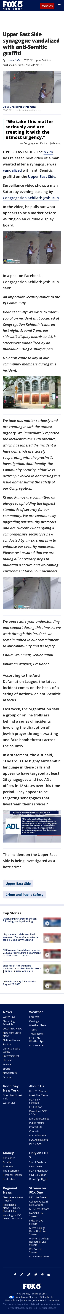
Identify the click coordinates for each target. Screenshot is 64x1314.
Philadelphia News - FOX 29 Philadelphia (11, 1208)
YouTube (35, 1275)
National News (11, 1040)
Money (8, 1153)
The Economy (11, 1170)
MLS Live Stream (39, 1256)
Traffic (33, 1029)
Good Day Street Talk (12, 1097)
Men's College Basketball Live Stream (37, 1231)
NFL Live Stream (38, 1197)
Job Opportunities (39, 1118)
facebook (15, 1275)
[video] (52, 922)
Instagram (22, 1275)
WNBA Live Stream (35, 1250)
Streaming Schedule (9, 1022)
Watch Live (47, 6)
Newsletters (10, 1072)
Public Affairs (36, 1122)
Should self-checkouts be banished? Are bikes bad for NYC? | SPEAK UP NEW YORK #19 (22, 968)
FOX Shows (35, 1107)
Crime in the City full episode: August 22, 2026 (19, 983)
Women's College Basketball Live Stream (39, 1241)
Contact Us (35, 1127)
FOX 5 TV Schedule (34, 1101)
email (49, 1275)
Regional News (10, 1190)
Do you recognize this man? (19, 106)
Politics (7, 1044)
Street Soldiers (37, 1162)
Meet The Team (38, 1095)
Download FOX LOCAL (38, 1112)
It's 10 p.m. (35, 1144)
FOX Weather (36, 1045)
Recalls (7, 1162)
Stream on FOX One (37, 1190)
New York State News (12, 1034)
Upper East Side (43, 60)
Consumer (9, 1158)
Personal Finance (13, 1174)
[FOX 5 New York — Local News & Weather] (13, 5)
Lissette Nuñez (14, 60)
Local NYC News (12, 1028)
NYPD (48, 151)
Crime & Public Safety (11, 1050)
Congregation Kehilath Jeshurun (31, 197)
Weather (36, 1012)
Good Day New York (10, 1088)
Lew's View (35, 1166)
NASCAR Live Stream (36, 1214)
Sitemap (7, 1077)
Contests (34, 1131)
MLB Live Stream (39, 1209)
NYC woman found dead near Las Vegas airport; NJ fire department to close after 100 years (22, 952)
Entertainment (11, 1056)
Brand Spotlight (38, 1179)
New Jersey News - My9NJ (13, 1199)
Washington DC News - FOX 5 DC (13, 1217)
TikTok (28, 1275)
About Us (36, 1086)
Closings (34, 1021)
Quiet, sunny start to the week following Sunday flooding (19, 920)
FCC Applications (38, 1139)
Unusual (7, 1060)
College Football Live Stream (38, 1203)
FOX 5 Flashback (38, 1170)
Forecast (34, 1017)
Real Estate (9, 1179)
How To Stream (38, 1091)
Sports (6, 1068)
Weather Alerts (37, 1025)
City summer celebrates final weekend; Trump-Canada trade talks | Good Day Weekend (21, 937)
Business (8, 1166)
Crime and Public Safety (24, 894)
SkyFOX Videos (37, 1174)
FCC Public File (37, 1135)
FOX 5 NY (28, 60)
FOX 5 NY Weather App (36, 1039)
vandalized (12, 170)
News (7, 1012)
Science (7, 1064)
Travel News (36, 1033)
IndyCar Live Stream (36, 1222)
